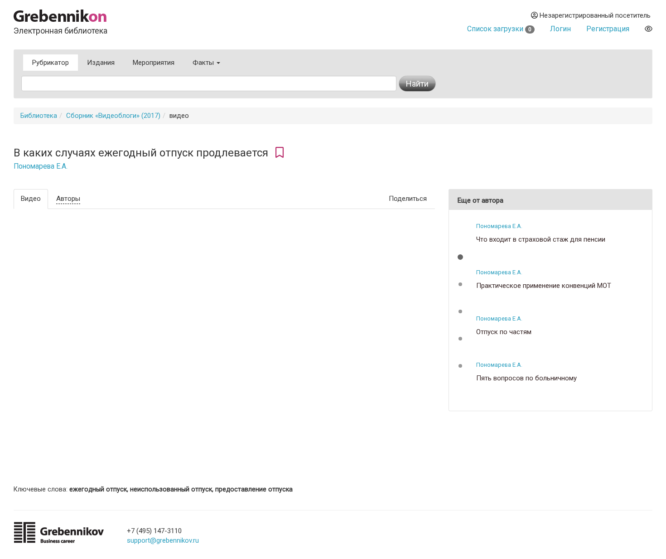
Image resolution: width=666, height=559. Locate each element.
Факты (204, 62)
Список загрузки (499, 28)
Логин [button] (560, 28)
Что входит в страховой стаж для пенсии (540, 239)
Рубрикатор (50, 62)
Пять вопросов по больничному (526, 378)
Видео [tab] (31, 198)
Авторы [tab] (68, 198)
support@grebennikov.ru (163, 540)
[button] (460, 257)
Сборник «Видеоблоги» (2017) (113, 116)
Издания (101, 62)
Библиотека (38, 116)
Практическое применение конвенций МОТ (543, 286)
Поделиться (408, 198)
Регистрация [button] (607, 28)
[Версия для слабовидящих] (648, 28)
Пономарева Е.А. (41, 166)
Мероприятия (153, 62)
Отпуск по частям (503, 332)
